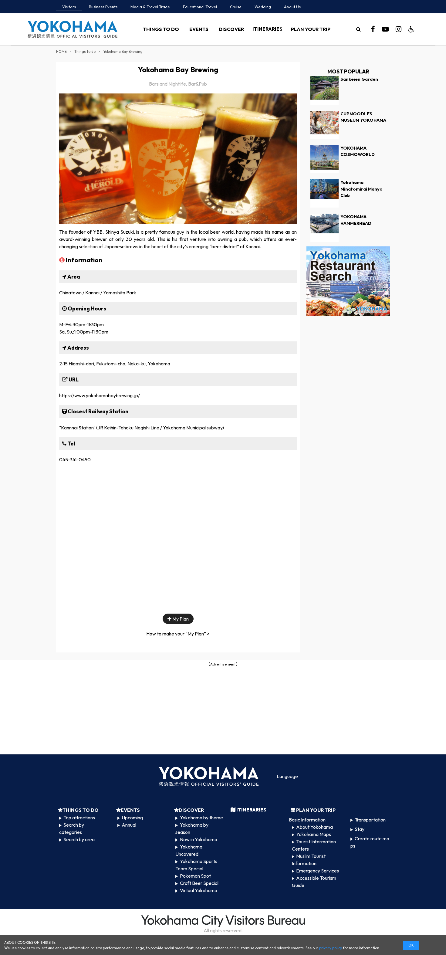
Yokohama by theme (201, 817)
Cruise (236, 6)
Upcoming (132, 817)
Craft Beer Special (199, 883)
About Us (292, 6)
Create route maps (369, 842)
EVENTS (198, 29)
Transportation (370, 820)
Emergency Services (317, 871)
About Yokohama (314, 827)
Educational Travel (200, 6)
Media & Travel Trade (150, 6)
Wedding (263, 6)
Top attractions (79, 817)
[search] (358, 29)
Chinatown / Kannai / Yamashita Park (97, 293)
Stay (359, 829)
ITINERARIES (267, 29)
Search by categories (71, 828)
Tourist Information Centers (314, 845)
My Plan (180, 619)
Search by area (79, 839)
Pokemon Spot (195, 876)
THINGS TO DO (161, 29)
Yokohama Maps (313, 834)
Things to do (85, 51)
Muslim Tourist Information (309, 859)
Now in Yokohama (198, 839)
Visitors (69, 6)
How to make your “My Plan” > (178, 634)
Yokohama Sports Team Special (196, 865)
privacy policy (330, 948)
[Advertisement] (223, 709)
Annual (129, 825)
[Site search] (358, 29)
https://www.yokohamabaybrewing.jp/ (99, 395)
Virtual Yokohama (198, 890)
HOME (61, 51)
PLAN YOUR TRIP (310, 29)
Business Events (103, 6)
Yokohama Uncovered (188, 850)
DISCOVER (231, 29)
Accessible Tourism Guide (314, 881)
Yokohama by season (191, 828)
